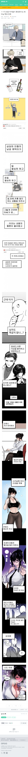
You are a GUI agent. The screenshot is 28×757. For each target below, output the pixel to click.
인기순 (3, 723)
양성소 (16, 4)
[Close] (26, 7)
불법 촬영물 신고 (14, 740)
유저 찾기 (11, 4)
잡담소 (21, 4)
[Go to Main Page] (3, 1)
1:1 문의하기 (23, 740)
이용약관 (3, 738)
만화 (2, 16)
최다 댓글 (13, 717)
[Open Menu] (25, 1)
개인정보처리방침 (11, 738)
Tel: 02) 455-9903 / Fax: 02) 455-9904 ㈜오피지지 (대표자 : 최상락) (12, 747)
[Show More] (7, 1)
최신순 (6, 723)
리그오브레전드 (4, 4)
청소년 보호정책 (5, 740)
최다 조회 (9, 717)
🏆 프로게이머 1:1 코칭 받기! (6, 7)
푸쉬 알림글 (4, 717)
